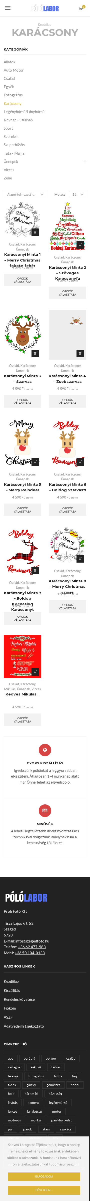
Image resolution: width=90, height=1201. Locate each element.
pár (10, 1129)
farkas (56, 1067)
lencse (12, 1111)
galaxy (31, 1085)
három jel (31, 1094)
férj (74, 1076)
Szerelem (11, 136)
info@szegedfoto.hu (32, 941)
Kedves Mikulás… (23, 694)
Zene (8, 178)
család (71, 1058)
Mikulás (10, 689)
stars (46, 1129)
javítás (13, 1103)
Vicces (36, 689)
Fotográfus (13, 95)
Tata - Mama (14, 153)
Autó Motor (14, 70)
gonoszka (53, 1085)
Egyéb (9, 86)
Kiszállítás (12, 990)
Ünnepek (22, 249)
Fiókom (10, 1008)
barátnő (29, 1058)
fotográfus (36, 1076)
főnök (12, 1085)
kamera (33, 1103)
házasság (55, 1094)
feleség (13, 1076)
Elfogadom (44, 1176)
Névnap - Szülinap (18, 120)
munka (36, 1120)
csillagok (14, 1067)
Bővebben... (44, 1190)
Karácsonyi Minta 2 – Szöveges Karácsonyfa (67, 273)
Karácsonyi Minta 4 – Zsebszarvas (67, 379)
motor (57, 1111)
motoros (14, 1120)
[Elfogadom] (82, 1168)
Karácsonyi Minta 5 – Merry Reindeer (22, 487)
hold (11, 1094)
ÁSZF (8, 1017)
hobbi (75, 1085)
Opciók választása (35, 232)
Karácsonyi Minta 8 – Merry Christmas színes (67, 586)
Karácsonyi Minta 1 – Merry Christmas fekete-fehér (22, 260)
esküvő (36, 1067)
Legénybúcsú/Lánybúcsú (24, 111)
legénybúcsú (58, 1103)
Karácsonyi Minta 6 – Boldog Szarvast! (67, 487)
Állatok (9, 62)
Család (14, 244)
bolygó (51, 1058)
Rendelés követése (19, 999)
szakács (65, 1129)
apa (11, 1058)
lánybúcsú (34, 1111)
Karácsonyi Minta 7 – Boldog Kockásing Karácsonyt (22, 601)
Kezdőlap (45, 25)
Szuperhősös (14, 144)
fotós (58, 1076)
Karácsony (28, 244)
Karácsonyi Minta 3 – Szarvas (22, 379)
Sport (8, 128)
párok (27, 1129)
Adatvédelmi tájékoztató (24, 1026)
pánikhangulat (61, 1120)
